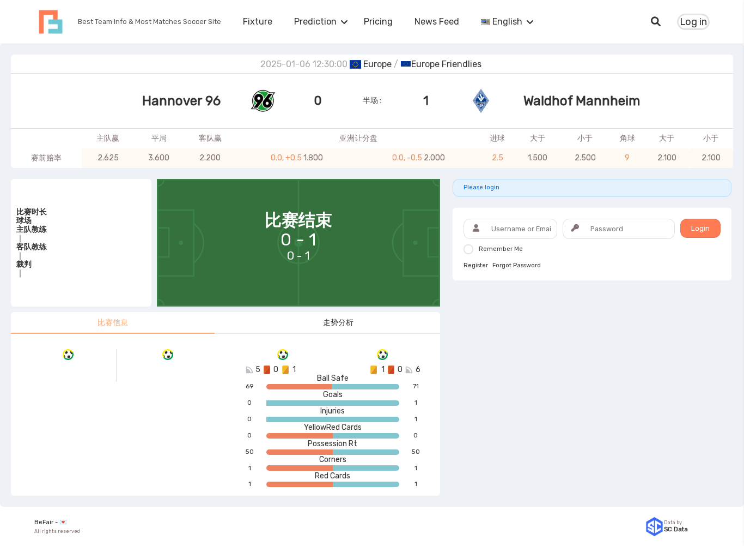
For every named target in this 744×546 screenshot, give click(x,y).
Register (476, 265)
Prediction (315, 21)
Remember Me (501, 249)
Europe (377, 64)
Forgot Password (516, 265)
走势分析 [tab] (338, 322)
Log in (693, 21)
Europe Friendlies (446, 64)
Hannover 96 (181, 101)
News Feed (436, 21)
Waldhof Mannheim (581, 101)
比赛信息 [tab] (112, 322)
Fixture (257, 21)
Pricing (378, 21)
